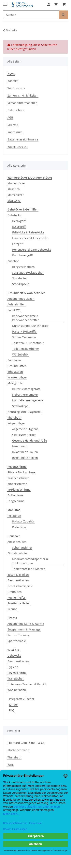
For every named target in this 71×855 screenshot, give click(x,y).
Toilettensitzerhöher (25, 349)
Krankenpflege (17, 377)
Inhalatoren (15, 371)
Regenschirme (16, 673)
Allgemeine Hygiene (25, 429)
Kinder (13, 704)
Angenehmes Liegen (20, 298)
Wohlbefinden (16, 690)
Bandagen (14, 360)
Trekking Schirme (18, 489)
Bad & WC (14, 310)
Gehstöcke (14, 215)
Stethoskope (20, 406)
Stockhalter (19, 278)
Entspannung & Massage (23, 629)
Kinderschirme (17, 484)
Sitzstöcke (14, 200)
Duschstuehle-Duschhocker (30, 326)
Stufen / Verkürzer (24, 337)
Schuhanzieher (22, 547)
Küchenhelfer (16, 597)
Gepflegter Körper (24, 435)
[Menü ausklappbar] (5, 2)
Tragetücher (15, 678)
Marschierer (15, 195)
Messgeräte (15, 383)
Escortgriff (19, 226)
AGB (10, 117)
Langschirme (15, 501)
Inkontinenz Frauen (25, 452)
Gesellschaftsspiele (20, 586)
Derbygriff (19, 221)
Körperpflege (16, 423)
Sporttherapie (16, 641)
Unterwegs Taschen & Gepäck (27, 684)
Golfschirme (15, 495)
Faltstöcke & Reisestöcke (28, 232)
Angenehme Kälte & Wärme (25, 624)
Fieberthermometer (25, 394)
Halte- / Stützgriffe (24, 331)
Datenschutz (15, 110)
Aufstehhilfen (16, 304)
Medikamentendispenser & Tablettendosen (30, 561)
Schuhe (12, 609)
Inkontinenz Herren (25, 458)
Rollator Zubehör (23, 521)
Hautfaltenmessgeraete (27, 400)
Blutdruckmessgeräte (26, 389)
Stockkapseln (20, 284)
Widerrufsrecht (17, 147)
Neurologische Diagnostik (24, 412)
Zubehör (13, 261)
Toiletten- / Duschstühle (28, 343)
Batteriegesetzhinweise (22, 139)
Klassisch (13, 189)
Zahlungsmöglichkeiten (22, 95)
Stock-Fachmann (18, 750)
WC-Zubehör (20, 354)
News (11, 73)
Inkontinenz (20, 446)
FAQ (11, 710)
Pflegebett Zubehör (21, 699)
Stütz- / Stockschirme (21, 472)
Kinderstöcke (16, 183)
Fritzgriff (17, 244)
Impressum (14, 132)
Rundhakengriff (22, 255)
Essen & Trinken (18, 574)
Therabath (14, 417)
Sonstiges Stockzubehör (28, 272)
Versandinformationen (22, 103)
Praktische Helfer (18, 603)
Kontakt (12, 81)
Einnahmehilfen (18, 553)
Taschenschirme (18, 478)
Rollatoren (14, 516)
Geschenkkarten (18, 580)
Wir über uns (16, 88)
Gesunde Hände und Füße (29, 440)
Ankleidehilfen (17, 542)
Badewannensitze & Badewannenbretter (25, 318)
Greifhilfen (14, 592)
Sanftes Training (18, 635)
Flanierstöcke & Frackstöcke (30, 238)
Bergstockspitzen (23, 267)
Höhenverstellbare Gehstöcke (31, 249)
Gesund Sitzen (17, 366)
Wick (10, 765)
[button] (48, 4)
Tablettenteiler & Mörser (28, 569)
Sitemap (12, 125)
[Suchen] (63, 14)
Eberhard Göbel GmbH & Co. (26, 743)
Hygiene (12, 667)
